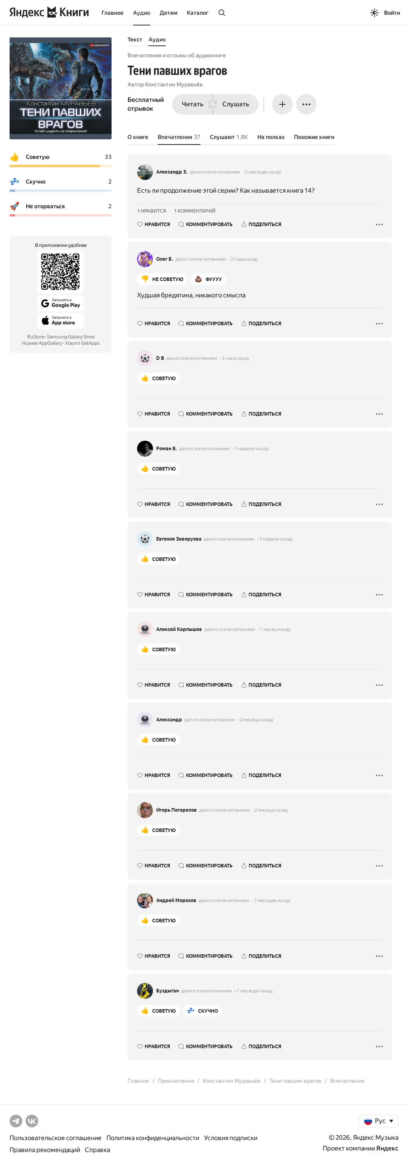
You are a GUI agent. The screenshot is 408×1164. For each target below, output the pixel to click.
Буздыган (167, 991)
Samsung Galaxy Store (70, 337)
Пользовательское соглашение (56, 1138)
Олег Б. (164, 259)
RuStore (35, 337)
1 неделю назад (252, 448)
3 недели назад (275, 539)
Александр (169, 720)
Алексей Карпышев (179, 629)
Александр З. (171, 172)
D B (160, 358)
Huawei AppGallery (42, 343)
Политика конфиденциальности (152, 1138)
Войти (392, 13)
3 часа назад (235, 358)
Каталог (197, 13)
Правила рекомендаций (45, 1150)
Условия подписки (230, 1138)
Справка (97, 1150)
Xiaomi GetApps (82, 343)
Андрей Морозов (176, 900)
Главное (113, 13)
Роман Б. (166, 448)
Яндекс (387, 1148)
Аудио (141, 13)
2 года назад (244, 259)
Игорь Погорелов (176, 810)
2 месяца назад (256, 720)
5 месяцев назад (263, 172)
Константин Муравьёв (174, 84)
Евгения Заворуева (179, 539)
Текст (135, 39)
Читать (192, 104)
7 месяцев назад (272, 900)
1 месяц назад (275, 629)
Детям (168, 13)
